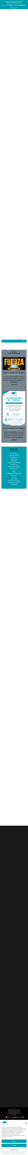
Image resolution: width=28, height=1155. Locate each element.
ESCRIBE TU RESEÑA (14, 923)
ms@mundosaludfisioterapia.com (14, 141)
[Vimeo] (15, 6)
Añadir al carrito (14, 58)
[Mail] (22, 6)
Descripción (8, 150)
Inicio (5, 1)
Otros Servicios (14, 468)
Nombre (4, 853)
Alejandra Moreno (14, 942)
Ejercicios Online (14, 455)
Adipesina (14, 79)
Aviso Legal (23, 1153)
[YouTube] (11, 6)
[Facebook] (3, 6)
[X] (5, 5)
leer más (14, 384)
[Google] (20, 6)
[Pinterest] (7, 6)
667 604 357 (8, 1006)
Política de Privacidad (15, 1153)
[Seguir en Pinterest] (8, 1117)
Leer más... (11, 1083)
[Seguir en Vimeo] (14, 1117)
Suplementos (14, 457)
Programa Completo (14, 123)
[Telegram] (18, 6)
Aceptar (14, 1141)
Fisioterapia (14, 459)
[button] (26, 1123)
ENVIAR (21, 1092)
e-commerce (18, 1110)
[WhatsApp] (16, 6)
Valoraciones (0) (10, 153)
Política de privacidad (11, 1087)
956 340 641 (20, 144)
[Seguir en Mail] (21, 1117)
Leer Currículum (14, 569)
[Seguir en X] (6, 1117)
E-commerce (14, 484)
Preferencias (14, 1149)
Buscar (24, 341)
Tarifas (14, 470)
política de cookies (16, 1109)
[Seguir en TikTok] (13, 1117)
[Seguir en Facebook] (5, 1117)
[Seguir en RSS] (23, 1117)
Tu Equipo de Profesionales (14, 473)
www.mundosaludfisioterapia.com (14, 1013)
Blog (14, 471)
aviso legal (10, 1109)
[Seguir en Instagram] (9, 1117)
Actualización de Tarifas (14, 428)
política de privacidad (11, 1110)
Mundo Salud (14, 453)
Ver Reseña (14, 960)
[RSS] (24, 6)
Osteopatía (14, 461)
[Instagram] (9, 6)
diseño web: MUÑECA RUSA (14, 1112)
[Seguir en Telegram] (18, 1117)
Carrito (9, 1)
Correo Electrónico (7, 861)
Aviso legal (8, 1083)
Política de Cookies (6, 1153)
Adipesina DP (14, 94)
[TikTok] (13, 6)
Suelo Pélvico (14, 464)
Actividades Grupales (14, 466)
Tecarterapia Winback (14, 462)
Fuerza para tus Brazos (14, 373)
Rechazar (14, 1145)
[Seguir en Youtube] (11, 1117)
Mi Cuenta (14, 1)
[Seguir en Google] (19, 1117)
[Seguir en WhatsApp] (16, 1117)
